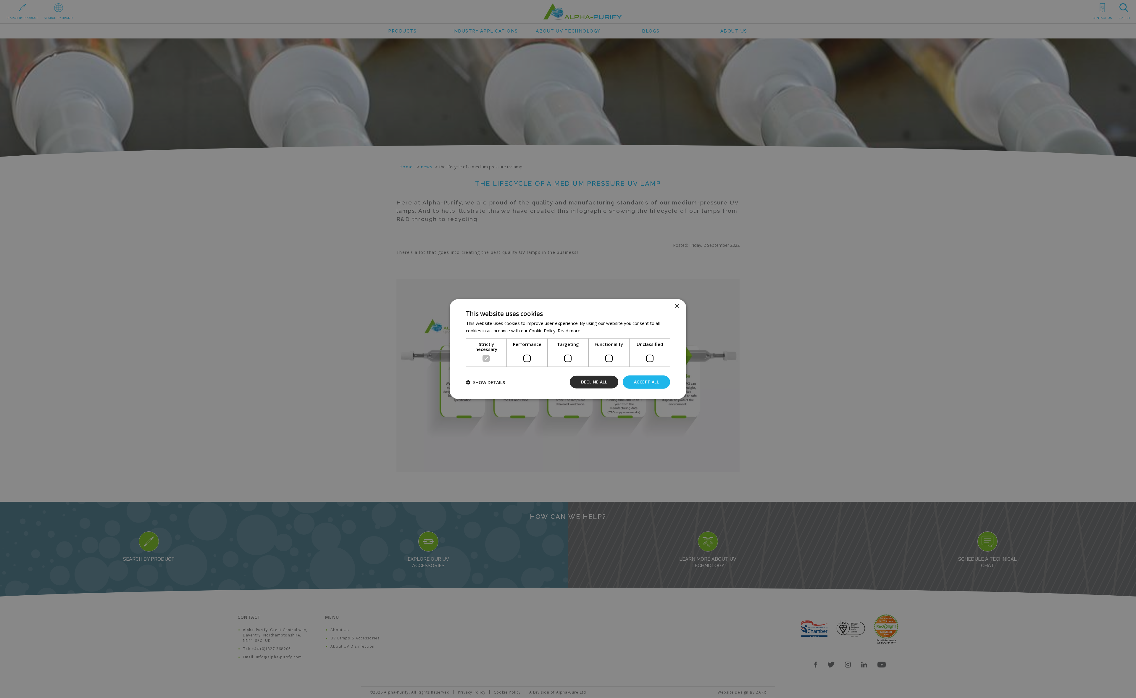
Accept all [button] (646, 382)
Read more (569, 330)
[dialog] (568, 349)
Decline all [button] (594, 382)
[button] (485, 382)
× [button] (676, 306)
